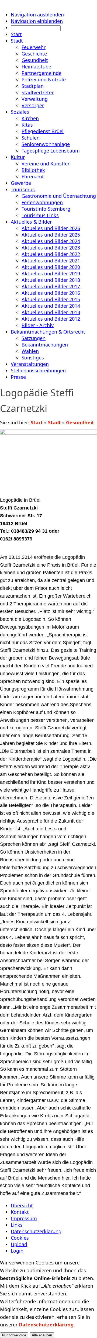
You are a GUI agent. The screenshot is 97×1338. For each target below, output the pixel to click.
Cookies (20, 1238)
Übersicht (22, 1205)
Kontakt (20, 1212)
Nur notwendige (14, 1335)
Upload (19, 1244)
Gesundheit (80, 422)
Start (37, 422)
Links (17, 1225)
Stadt (54, 422)
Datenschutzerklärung (36, 1231)
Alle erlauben (42, 1335)
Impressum (24, 1218)
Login (17, 1250)
